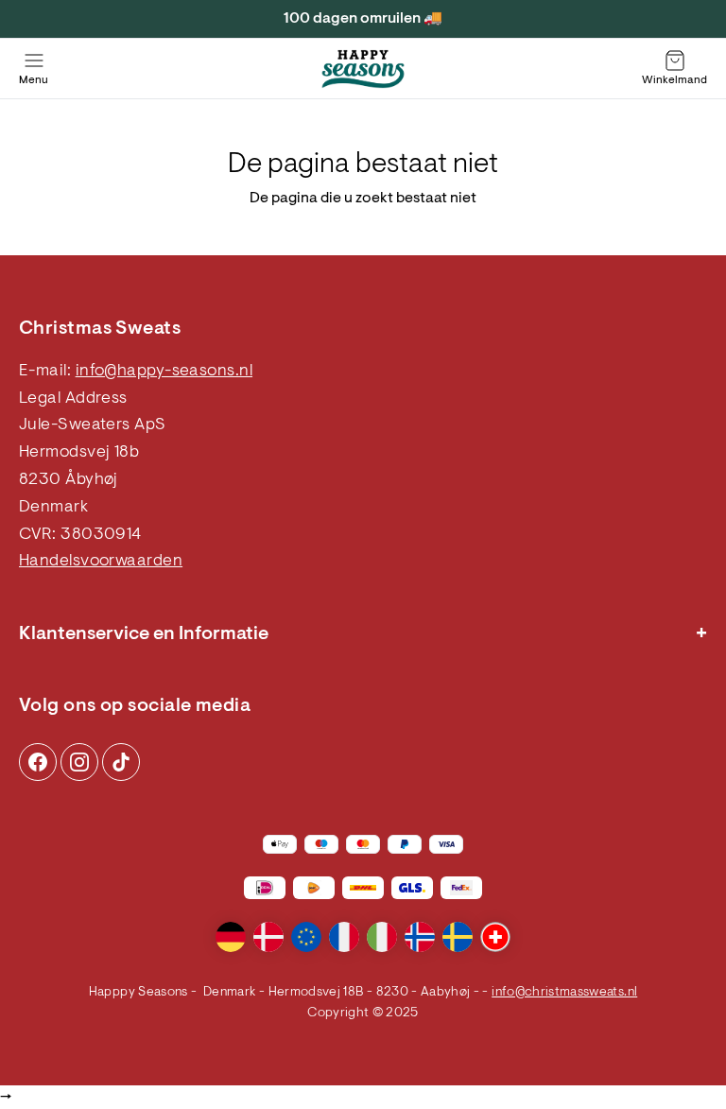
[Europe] (306, 937)
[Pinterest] (79, 762)
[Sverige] (457, 937)
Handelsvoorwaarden (100, 561)
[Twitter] (121, 762)
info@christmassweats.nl (564, 992)
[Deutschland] (231, 937)
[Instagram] (38, 762)
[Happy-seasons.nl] (363, 69)
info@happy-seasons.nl (164, 371)
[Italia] (382, 937)
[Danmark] (268, 937)
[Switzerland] (495, 937)
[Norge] (420, 937)
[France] (344, 937)
